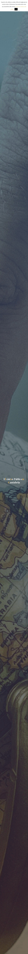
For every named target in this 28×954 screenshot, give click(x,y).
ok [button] (16, 9)
